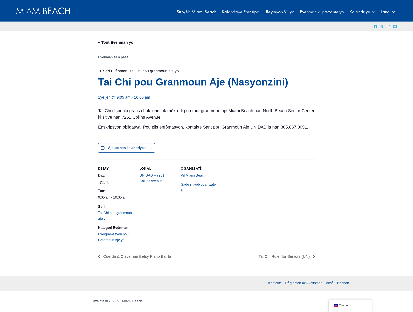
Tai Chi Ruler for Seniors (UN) (285, 256)
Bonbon (343, 283)
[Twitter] (382, 26)
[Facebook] (376, 26)
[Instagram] (388, 26)
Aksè (330, 283)
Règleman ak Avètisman (303, 283)
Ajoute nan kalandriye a (127, 148)
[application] (372, 11)
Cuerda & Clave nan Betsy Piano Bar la (136, 256)
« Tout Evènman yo (115, 42)
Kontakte (275, 283)
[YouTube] (395, 26)
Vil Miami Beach (193, 175)
